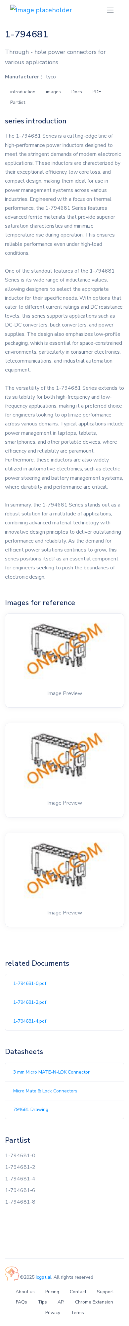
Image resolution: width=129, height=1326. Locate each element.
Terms (77, 1312)
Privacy (52, 1312)
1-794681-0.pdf (29, 983)
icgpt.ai (43, 1277)
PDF (97, 92)
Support (105, 1292)
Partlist (17, 102)
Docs (76, 92)
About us (25, 1292)
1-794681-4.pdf (29, 1021)
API (61, 1302)
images (53, 92)
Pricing (52, 1292)
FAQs (21, 1302)
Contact (78, 1292)
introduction (22, 92)
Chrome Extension (94, 1302)
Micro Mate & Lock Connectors (45, 1091)
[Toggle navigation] (110, 10)
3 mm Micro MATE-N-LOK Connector (51, 1072)
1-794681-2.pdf (29, 1002)
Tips (42, 1302)
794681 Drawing (30, 1109)
